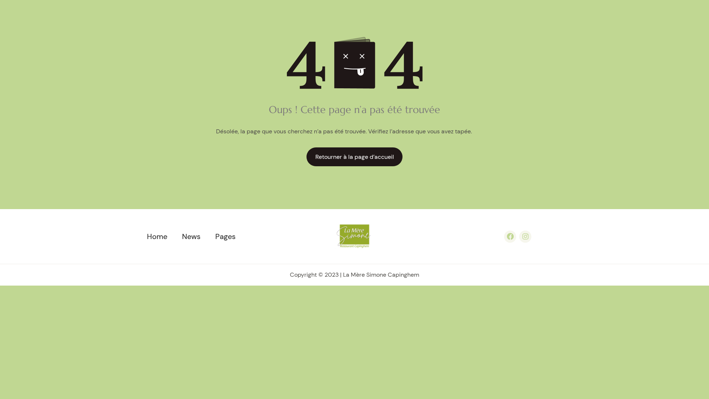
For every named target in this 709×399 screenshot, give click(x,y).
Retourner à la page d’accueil (354, 157)
